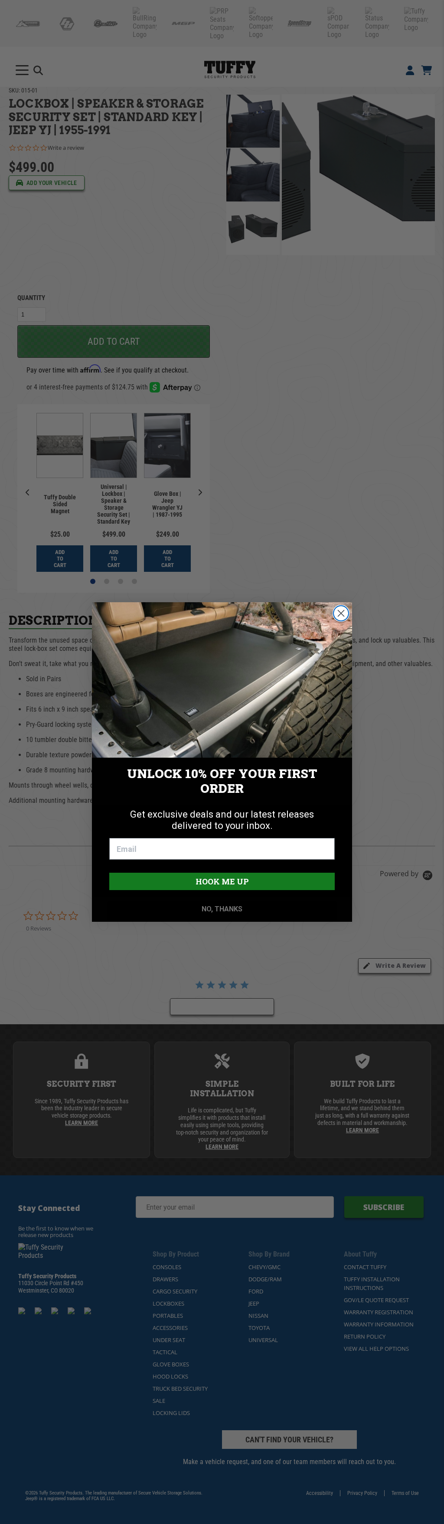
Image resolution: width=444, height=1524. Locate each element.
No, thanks (222, 909)
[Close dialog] (341, 613)
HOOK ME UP (222, 881)
